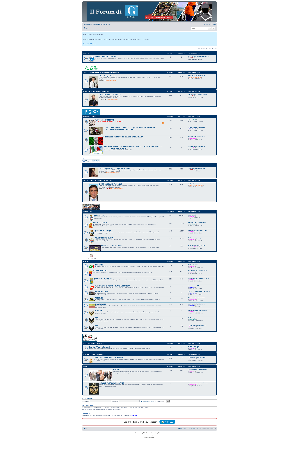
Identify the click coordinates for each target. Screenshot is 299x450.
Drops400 (134, 415)
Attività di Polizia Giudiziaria (111, 245)
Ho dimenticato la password (148, 401)
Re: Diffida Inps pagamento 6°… (197, 222)
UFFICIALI (99, 298)
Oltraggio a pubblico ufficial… (197, 245)
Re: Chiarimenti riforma (195, 184)
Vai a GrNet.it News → (90, 44)
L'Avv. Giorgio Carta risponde (109, 76)
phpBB (143, 433)
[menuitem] (101, 24)
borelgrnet (192, 224)
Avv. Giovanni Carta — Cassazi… (198, 94)
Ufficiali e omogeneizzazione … (197, 298)
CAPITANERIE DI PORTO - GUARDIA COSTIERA (112, 286)
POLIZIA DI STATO (100, 223)
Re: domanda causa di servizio (197, 310)
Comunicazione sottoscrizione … (198, 369)
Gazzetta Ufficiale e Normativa (93, 343)
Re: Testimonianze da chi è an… (197, 230)
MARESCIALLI (100, 304)
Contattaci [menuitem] (183, 428)
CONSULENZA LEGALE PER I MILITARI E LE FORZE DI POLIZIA (101, 72)
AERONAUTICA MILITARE (103, 278)
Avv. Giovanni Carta (112, 99)
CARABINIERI (99, 215)
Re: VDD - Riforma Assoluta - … (197, 136)
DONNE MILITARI (101, 292)
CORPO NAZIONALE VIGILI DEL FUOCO (108, 357)
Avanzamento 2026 (193, 285)
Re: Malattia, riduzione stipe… (197, 357)
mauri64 (191, 148)
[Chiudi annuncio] (215, 33)
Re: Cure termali (193, 264)
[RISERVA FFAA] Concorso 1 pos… (198, 347)
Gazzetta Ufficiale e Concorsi (99, 347)
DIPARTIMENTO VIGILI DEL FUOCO (93, 354)
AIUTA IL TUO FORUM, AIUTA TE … (199, 56)
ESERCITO (99, 265)
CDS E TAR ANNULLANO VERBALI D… (200, 291)
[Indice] (149, 11)
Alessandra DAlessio (112, 172)
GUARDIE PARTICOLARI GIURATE (111, 383)
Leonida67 (192, 120)
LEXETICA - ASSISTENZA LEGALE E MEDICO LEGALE (98, 180)
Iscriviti (91, 398)
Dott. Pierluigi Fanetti (116, 188)
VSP (96, 318)
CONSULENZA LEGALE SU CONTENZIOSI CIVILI (96, 91)
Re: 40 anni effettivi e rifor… (196, 304)
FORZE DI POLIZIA (88, 211)
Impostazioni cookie (149, 440)
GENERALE (86, 53)
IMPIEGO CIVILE (119, 370)
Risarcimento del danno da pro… (198, 383)
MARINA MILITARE (100, 271)
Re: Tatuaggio (192, 317)
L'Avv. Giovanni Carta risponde (110, 95)
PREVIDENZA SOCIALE (89, 116)
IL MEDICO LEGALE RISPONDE (110, 184)
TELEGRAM (169, 422)
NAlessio (192, 287)
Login (84, 398)
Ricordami (160, 401)
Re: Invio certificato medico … (197, 146)
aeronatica (192, 293)
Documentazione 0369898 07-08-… (198, 270)
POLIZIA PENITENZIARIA (104, 238)
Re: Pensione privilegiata (195, 237)
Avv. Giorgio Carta (111, 80)
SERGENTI (98, 310)
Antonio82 (192, 319)
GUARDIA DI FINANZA (103, 230)
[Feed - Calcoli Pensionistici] (163, 123)
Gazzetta (192, 348)
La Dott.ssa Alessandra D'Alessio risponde (114, 168)
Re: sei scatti (192, 215)
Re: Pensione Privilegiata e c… (197, 127)
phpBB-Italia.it (155, 435)
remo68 (191, 305)
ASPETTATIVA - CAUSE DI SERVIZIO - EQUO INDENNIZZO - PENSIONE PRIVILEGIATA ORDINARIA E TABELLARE (129, 128)
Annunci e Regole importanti (105, 56)
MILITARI (85, 261)
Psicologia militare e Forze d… (197, 168)
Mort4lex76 (192, 129)
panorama (192, 299)
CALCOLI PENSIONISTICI (104, 120)
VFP (96, 325)
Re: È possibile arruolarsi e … (197, 325)
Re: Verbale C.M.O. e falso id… (197, 75)
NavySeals (192, 138)
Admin (191, 57)
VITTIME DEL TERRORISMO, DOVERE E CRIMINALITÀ (123, 137)
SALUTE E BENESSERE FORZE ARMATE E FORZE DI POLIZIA (100, 165)
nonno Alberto (193, 246)
